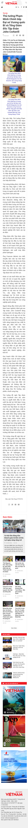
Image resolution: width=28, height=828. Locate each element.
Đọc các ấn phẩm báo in (11, 683)
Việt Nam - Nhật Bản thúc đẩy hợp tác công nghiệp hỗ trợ (19, 655)
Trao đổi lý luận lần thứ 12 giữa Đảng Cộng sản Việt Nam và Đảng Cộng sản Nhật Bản (20, 613)
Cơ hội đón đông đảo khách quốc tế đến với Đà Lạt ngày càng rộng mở (13, 538)
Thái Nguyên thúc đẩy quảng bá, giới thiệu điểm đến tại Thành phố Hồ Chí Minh (7, 567)
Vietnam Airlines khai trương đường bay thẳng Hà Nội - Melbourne (18, 675)
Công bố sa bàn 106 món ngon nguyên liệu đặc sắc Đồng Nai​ (7, 589)
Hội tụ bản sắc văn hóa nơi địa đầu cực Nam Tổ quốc (20, 565)
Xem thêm (7, 517)
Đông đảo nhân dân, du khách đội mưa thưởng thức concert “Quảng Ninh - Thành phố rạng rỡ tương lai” (7, 613)
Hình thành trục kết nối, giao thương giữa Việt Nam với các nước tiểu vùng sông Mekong (14, 666)
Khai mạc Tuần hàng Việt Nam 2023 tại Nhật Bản (18, 647)
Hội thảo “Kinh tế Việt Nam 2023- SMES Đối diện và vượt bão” (19, 639)
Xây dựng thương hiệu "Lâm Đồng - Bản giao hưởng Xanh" (20, 590)
